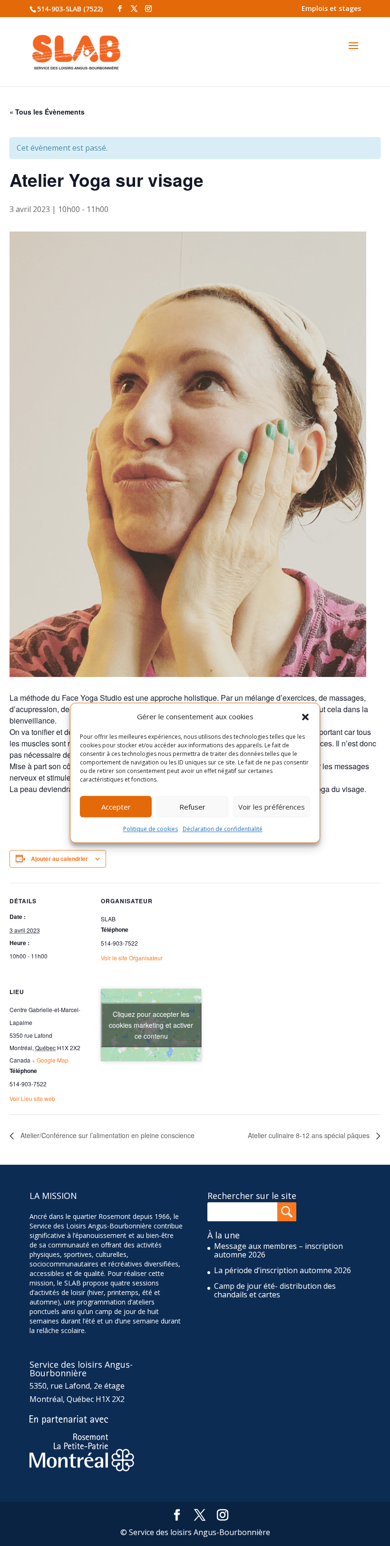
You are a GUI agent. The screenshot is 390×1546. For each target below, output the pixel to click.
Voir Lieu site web (32, 1098)
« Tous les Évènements (47, 111)
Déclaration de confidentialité (223, 829)
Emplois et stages (331, 8)
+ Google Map (50, 1060)
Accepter (116, 807)
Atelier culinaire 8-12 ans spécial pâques (309, 1135)
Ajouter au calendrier (59, 858)
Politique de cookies (150, 829)
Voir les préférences (271, 807)
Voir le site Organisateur (132, 958)
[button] (305, 717)
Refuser (192, 807)
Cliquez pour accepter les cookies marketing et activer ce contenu (151, 1025)
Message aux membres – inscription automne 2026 (278, 1250)
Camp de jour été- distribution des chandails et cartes (275, 1290)
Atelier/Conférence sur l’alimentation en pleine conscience (107, 1135)
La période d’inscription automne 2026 (282, 1270)
